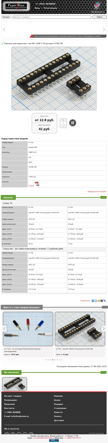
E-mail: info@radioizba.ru (16, 416)
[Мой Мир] (101, 300)
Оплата (57, 416)
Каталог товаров (12, 396)
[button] (4, 29)
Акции (57, 400)
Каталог (6, 17)
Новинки (58, 396)
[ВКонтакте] (92, 300)
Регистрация (50, 8)
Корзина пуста (97, 12)
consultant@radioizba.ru (43, 438)
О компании (60, 408)
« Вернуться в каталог (97, 191)
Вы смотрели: (11, 372)
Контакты (9, 408)
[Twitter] (95, 300)
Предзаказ (9, 404)
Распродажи (10, 400)
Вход (37, 8)
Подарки (58, 404)
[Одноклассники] (98, 300)
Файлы (31, 186)
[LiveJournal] (104, 300)
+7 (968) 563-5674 (72, 438)
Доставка (59, 420)
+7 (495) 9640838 (45, 4)
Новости (58, 412)
